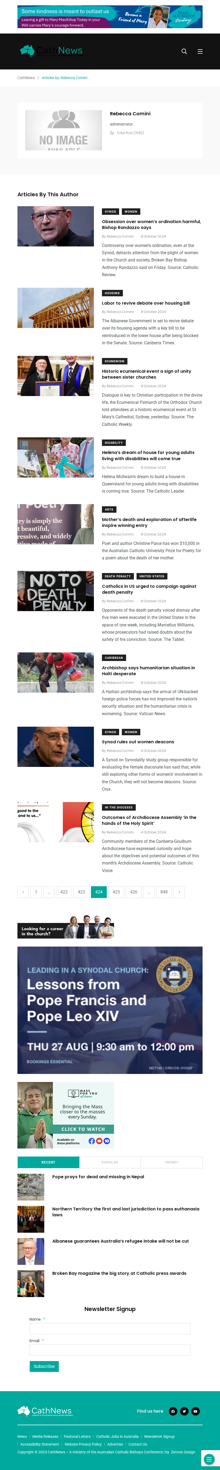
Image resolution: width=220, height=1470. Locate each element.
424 (98, 892)
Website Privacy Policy (83, 1444)
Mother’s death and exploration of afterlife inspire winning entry (149, 522)
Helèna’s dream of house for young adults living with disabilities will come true (148, 456)
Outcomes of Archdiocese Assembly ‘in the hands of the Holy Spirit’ (149, 820)
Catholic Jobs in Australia (117, 1436)
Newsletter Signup (159, 1436)
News (22, 1436)
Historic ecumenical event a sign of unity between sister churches (146, 374)
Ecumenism (114, 361)
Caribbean (114, 658)
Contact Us (138, 1444)
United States (152, 576)
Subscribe (44, 1366)
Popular (110, 1162)
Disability (114, 443)
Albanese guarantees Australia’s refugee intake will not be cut (120, 1241)
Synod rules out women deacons (138, 742)
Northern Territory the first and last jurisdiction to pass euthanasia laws (125, 1212)
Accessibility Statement (39, 1444)
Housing (112, 293)
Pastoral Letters (77, 1436)
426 (133, 892)
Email (37, 1340)
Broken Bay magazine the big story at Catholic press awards (119, 1273)
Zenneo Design (183, 1452)
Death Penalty (118, 576)
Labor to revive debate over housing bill (146, 303)
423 (81, 892)
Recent (48, 1162)
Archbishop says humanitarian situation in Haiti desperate (148, 671)
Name (37, 1319)
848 (164, 892)
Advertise (115, 1444)
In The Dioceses (119, 807)
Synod (110, 211)
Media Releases (45, 1436)
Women (131, 211)
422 (64, 892)
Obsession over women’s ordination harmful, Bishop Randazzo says (151, 225)
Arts (109, 509)
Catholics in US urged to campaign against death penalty (149, 589)
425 (116, 892)
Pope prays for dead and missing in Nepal (98, 1176)
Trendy (171, 1162)
